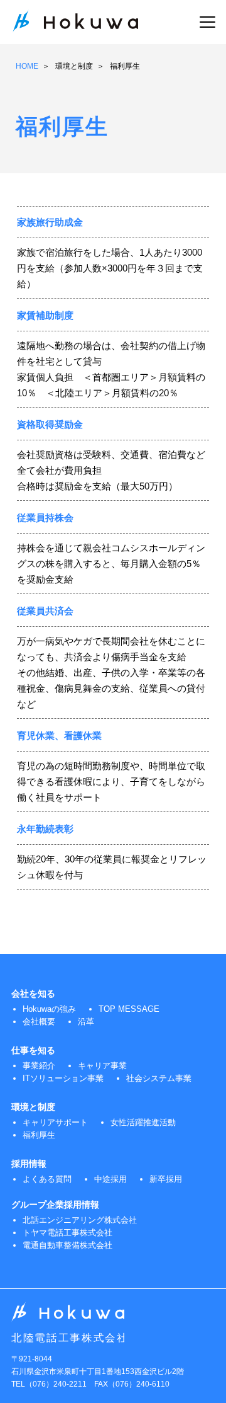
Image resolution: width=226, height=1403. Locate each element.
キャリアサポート (55, 1122)
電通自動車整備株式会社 (67, 1245)
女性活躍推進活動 (143, 1122)
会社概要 (39, 1021)
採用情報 (28, 1164)
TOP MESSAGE (129, 1009)
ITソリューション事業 (63, 1078)
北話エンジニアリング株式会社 (80, 1220)
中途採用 (110, 1179)
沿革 (86, 1021)
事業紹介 (39, 1065)
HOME (27, 66)
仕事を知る (33, 1050)
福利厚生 (39, 1135)
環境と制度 (74, 66)
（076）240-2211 (56, 1384)
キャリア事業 (102, 1065)
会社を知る (33, 993)
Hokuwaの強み (49, 1009)
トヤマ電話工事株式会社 (67, 1232)
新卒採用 (165, 1179)
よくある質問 (47, 1179)
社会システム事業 (158, 1078)
